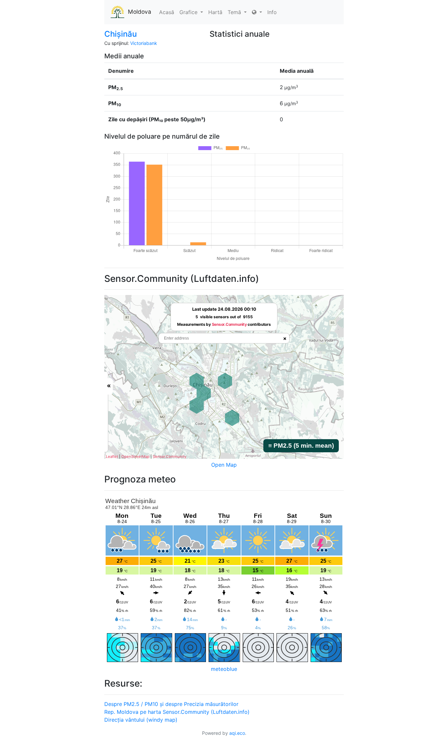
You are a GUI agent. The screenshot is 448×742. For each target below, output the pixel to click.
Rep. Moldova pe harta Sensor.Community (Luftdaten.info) (177, 712)
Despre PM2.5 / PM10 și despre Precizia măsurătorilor (171, 704)
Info (272, 12)
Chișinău (120, 34)
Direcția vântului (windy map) (140, 719)
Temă (235, 12)
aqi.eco (237, 733)
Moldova (139, 11)
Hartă (215, 12)
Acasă (166, 12)
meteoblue (224, 669)
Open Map (224, 464)
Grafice (189, 12)
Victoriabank (143, 43)
